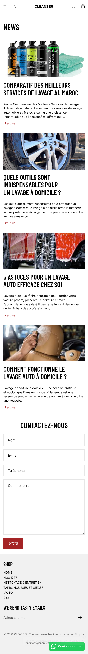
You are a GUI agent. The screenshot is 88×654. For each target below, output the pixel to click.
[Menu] (5, 6)
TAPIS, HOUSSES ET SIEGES (23, 587)
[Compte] (73, 6)
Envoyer (13, 543)
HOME (7, 572)
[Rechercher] (14, 6)
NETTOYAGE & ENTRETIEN (22, 582)
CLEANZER (21, 634)
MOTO (8, 592)
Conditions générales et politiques (44, 643)
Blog (6, 597)
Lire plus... (10, 123)
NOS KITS (10, 577)
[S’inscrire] (80, 617)
